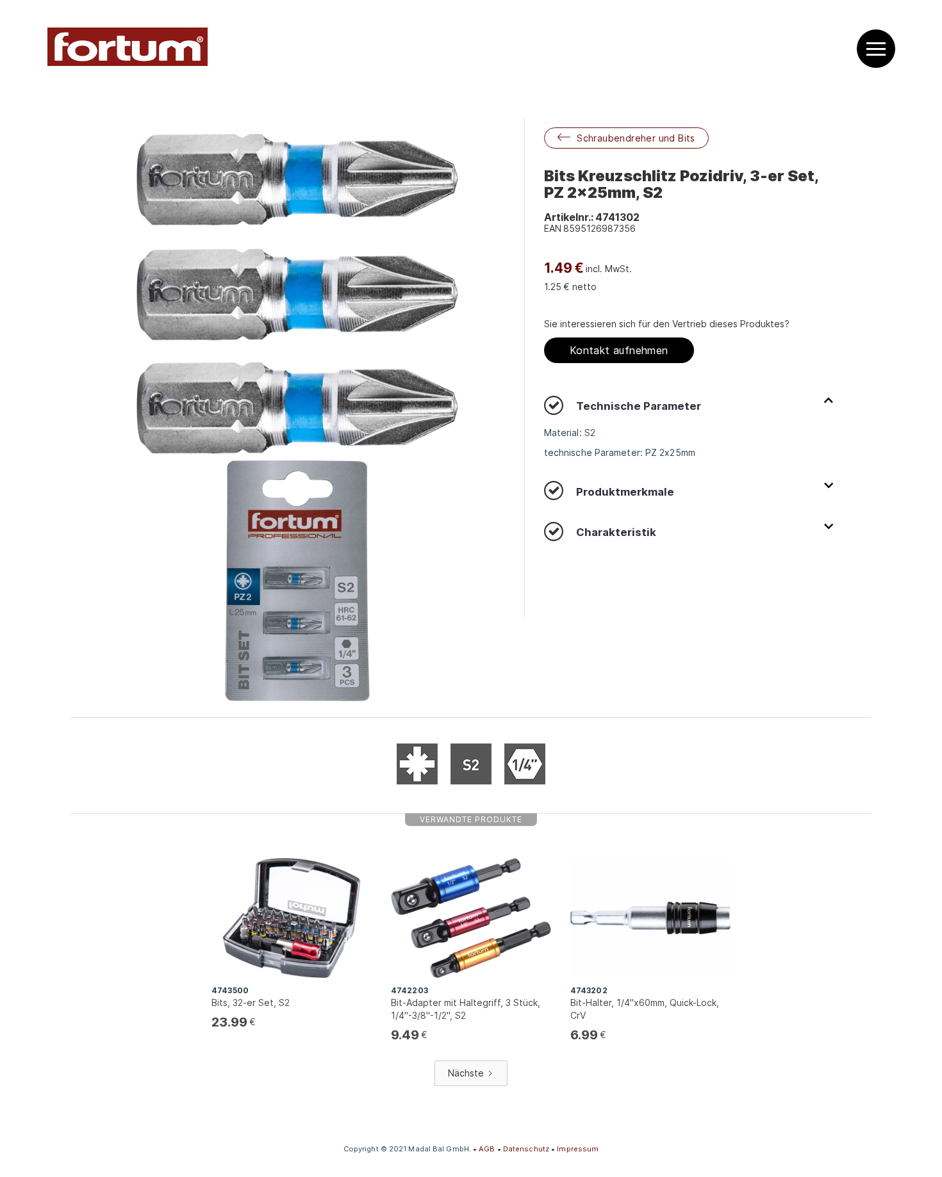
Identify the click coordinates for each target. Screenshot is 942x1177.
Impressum (578, 1148)
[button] (876, 49)
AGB (487, 1148)
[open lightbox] (297, 294)
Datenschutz (526, 1148)
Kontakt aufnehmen (619, 350)
